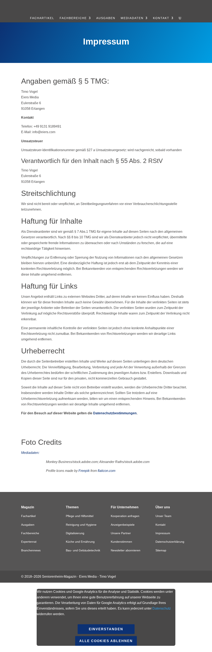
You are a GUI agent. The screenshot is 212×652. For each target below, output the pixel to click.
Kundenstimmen (121, 541)
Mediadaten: (30, 452)
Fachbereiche (73, 18)
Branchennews (31, 550)
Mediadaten (132, 18)
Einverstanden (106, 629)
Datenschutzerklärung (169, 541)
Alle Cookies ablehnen (106, 641)
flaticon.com (106, 470)
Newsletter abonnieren (125, 550)
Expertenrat (28, 541)
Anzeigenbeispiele (123, 524)
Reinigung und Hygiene (81, 524)
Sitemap (160, 550)
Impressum (162, 533)
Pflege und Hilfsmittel (79, 516)
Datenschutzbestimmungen (115, 413)
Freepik (84, 470)
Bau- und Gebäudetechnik (83, 550)
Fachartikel (42, 18)
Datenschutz (161, 608)
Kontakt (161, 18)
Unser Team (163, 516)
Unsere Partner (121, 533)
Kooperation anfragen (125, 516)
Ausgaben (105, 18)
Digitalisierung (75, 533)
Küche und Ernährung (80, 541)
